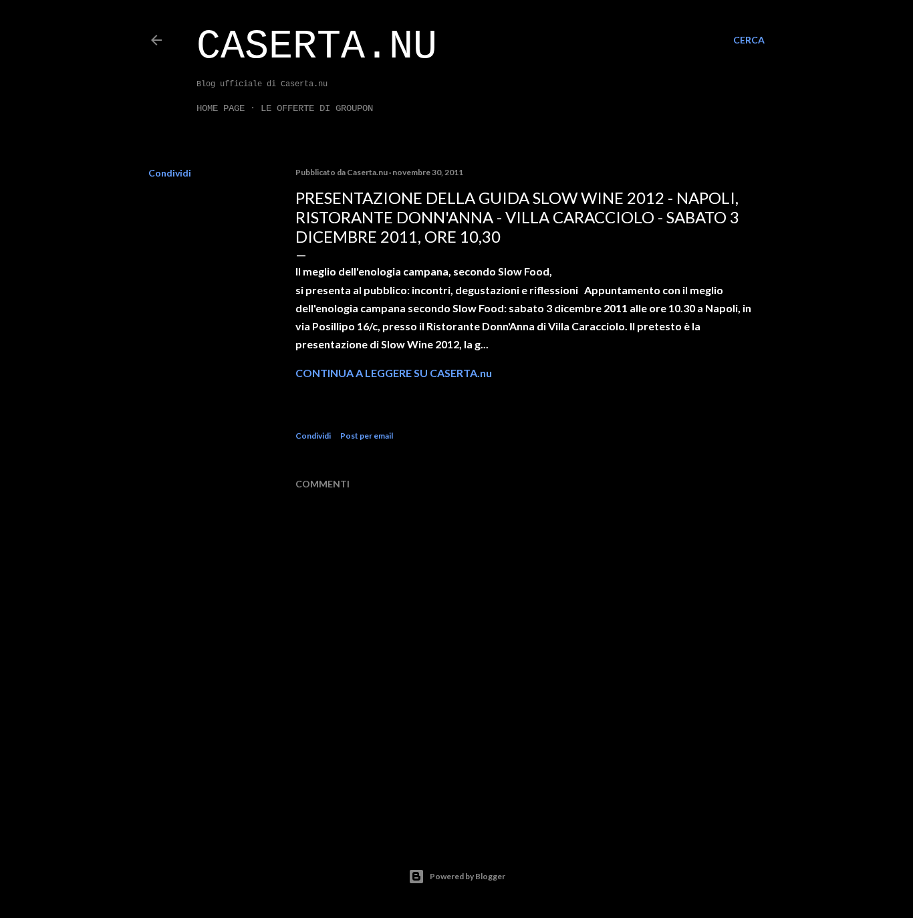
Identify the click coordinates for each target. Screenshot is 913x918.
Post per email (366, 436)
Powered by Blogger (467, 876)
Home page (221, 108)
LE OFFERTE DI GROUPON (317, 108)
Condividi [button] (169, 173)
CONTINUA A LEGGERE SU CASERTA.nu (393, 372)
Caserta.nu (317, 47)
